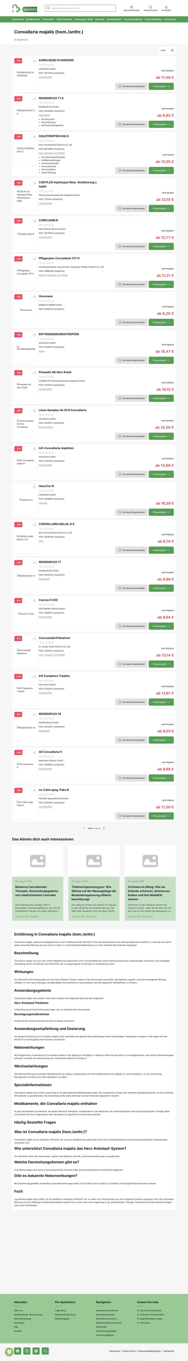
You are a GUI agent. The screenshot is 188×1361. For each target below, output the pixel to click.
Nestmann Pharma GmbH (51, 760)
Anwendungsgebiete (106, 1331)
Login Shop (60, 1310)
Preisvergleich (160, 86)
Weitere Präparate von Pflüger (53, 275)
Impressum (114, 1351)
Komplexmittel (46, 427)
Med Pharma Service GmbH (52, 229)
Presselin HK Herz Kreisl (55, 372)
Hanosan (43, 503)
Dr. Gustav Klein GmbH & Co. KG (54, 646)
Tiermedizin (48, 19)
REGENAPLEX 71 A (51, 98)
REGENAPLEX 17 (50, 562)
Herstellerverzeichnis (106, 1318)
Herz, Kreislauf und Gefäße (52, 153)
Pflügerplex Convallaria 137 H (59, 258)
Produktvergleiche (133, 19)
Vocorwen (46, 296)
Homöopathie (45, 77)
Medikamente (33, 19)
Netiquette (169, 1351)
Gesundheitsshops (105, 1314)
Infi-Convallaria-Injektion (56, 448)
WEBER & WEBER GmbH (50, 305)
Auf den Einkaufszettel (133, 86)
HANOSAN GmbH (47, 69)
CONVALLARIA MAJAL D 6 (56, 524)
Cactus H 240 (48, 600)
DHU (41, 541)
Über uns (18, 1310)
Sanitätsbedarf (114, 19)
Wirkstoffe (101, 1327)
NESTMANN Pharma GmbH (52, 608)
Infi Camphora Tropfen (54, 676)
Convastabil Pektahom (54, 638)
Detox (42, 351)
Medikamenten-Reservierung (28, 1314)
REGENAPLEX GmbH (49, 107)
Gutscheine (170, 19)
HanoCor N (46, 486)
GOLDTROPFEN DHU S (54, 136)
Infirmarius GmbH (47, 343)
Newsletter (19, 1322)
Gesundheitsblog (153, 19)
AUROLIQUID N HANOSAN (56, 60)
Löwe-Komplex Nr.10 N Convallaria (62, 410)
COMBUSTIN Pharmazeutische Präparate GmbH (62, 381)
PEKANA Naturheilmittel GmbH (54, 798)
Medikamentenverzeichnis (109, 1322)
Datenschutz (129, 1351)
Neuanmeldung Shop (65, 1314)
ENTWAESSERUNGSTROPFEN (59, 334)
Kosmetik (99, 19)
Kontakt (18, 1331)
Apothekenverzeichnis (107, 1310)
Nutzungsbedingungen (149, 1351)
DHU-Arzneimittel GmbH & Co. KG (55, 145)
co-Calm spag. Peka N (54, 789)
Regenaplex (44, 115)
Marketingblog (62, 1318)
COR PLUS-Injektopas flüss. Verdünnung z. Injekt (68, 184)
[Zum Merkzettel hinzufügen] (34, 61)
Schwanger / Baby (84, 19)
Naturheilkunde (64, 19)
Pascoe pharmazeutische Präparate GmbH (59, 195)
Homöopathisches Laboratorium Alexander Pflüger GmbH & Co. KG (71, 267)
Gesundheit (18, 19)
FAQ (16, 1327)
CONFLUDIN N (48, 220)
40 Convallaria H (50, 751)
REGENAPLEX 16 (50, 714)
